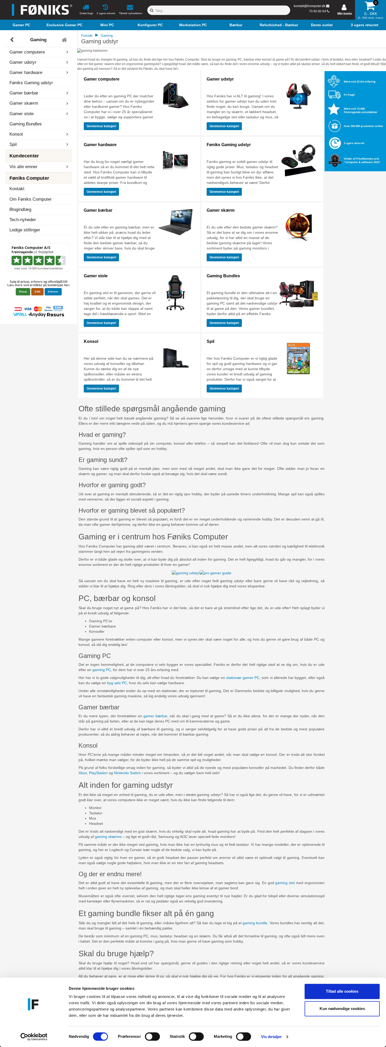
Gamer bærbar (98, 210)
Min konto (344, 13)
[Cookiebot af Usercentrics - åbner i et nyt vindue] (34, 1037)
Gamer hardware (100, 144)
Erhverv (53, 291)
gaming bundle (255, 923)
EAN (37, 291)
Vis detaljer (271, 1036)
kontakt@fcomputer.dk (309, 6)
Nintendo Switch (127, 773)
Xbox (83, 773)
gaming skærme (108, 837)
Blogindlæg (20, 209)
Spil (210, 341)
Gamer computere (101, 79)
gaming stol (285, 883)
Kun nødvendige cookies (342, 1008)
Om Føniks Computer (30, 199)
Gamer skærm (220, 210)
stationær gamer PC (242, 678)
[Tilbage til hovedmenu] (65, 40)
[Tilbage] (12, 40)
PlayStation (98, 773)
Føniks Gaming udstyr (31, 82)
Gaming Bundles (25, 123)
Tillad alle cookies (342, 991)
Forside (86, 36)
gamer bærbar (155, 716)
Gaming (38, 39)
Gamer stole (96, 276)
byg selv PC (117, 683)
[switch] (152, 1036)
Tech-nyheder (22, 219)
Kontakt (16, 188)
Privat (23, 291)
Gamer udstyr (220, 79)
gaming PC (101, 670)
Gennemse (101, 126)
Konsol (91, 341)
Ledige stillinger (24, 229)
